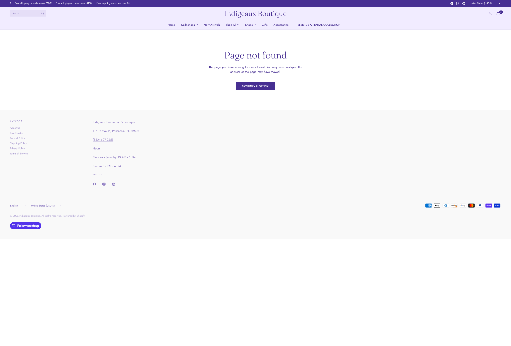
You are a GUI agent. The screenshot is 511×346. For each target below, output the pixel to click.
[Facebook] (452, 3)
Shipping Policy (18, 143)
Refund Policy (17, 138)
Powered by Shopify (74, 216)
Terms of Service (19, 153)
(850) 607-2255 (103, 139)
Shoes (249, 25)
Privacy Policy (17, 148)
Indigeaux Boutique (256, 13)
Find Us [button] (97, 174)
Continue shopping (255, 85)
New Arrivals (212, 25)
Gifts (264, 25)
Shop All (231, 25)
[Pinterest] (464, 3)
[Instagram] (458, 3)
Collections (188, 25)
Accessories (280, 25)
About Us (15, 128)
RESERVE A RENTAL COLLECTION (319, 25)
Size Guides (16, 133)
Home (171, 25)
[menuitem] (173, 24)
